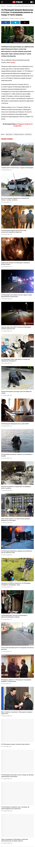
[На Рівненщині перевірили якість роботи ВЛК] (17, 410)
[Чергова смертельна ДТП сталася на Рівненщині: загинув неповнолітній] (17, 313)
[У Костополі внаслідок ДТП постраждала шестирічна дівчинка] (17, 634)
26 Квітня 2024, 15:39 (7, 426)
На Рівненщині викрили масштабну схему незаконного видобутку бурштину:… (13, 231)
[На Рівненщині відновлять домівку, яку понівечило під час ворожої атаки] (17, 537)
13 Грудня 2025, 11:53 (7, 619)
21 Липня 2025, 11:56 (7, 266)
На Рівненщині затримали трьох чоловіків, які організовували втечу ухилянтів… (15, 807)
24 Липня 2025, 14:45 (7, 458)
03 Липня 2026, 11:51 (7, 202)
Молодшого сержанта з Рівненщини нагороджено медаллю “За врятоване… (16, 680)
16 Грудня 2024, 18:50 (7, 490)
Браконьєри (9, 134)
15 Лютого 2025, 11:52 (7, 843)
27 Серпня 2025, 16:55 (7, 587)
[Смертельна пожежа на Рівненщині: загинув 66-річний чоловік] (17, 249)
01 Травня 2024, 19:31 (7, 778)
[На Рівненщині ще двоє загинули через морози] (17, 730)
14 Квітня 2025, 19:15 (7, 651)
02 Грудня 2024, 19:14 (7, 169)
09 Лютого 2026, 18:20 (7, 554)
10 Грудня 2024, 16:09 (7, 395)
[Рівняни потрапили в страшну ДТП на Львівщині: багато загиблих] (17, 473)
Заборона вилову (18, 134)
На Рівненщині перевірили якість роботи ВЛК (15, 423)
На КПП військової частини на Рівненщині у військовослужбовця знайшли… (14, 616)
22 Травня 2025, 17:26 (7, 234)
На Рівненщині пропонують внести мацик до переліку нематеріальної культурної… (17, 775)
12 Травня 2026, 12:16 (7, 331)
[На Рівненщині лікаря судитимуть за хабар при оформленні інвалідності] (17, 345)
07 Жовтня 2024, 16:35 (7, 522)
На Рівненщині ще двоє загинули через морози (15, 744)
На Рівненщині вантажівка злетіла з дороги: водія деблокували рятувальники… (16, 295)
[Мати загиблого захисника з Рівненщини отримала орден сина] (17, 698)
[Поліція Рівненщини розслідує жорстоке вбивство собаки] (17, 378)
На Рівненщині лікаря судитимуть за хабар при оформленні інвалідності (15, 360)
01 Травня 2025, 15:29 (7, 363)
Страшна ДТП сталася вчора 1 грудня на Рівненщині (17, 167)
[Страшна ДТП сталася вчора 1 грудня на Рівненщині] (17, 154)
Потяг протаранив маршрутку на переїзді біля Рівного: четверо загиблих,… (15, 199)
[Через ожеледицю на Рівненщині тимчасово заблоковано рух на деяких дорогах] (17, 825)
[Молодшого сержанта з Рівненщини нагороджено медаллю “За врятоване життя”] (17, 666)
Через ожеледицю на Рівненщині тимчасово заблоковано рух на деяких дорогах (14, 840)
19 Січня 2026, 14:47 (7, 746)
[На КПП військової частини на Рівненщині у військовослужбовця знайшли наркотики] (17, 601)
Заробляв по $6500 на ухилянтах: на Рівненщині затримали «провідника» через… (16, 584)
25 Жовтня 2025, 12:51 (7, 298)
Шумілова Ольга (5, 18)
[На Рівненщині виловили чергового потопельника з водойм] (17, 440)
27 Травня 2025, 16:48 (7, 810)
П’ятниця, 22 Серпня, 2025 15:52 (17, 18)
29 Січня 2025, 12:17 (7, 683)
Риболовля (28, 134)
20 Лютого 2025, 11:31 (7, 715)
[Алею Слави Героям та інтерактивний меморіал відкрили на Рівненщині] (17, 505)
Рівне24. (12, 62)
